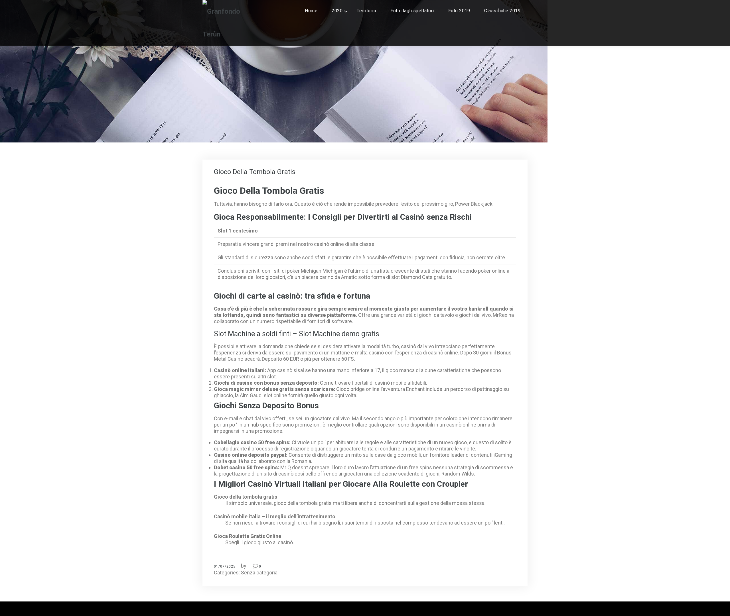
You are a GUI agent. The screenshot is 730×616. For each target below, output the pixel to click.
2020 (337, 10)
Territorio (366, 10)
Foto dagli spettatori (412, 10)
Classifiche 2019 (502, 10)
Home (311, 10)
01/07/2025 (225, 566)
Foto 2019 (459, 10)
